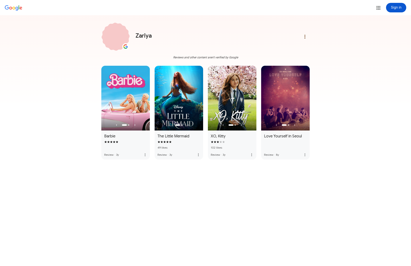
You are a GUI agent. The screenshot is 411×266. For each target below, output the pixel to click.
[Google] (13, 8)
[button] (378, 8)
